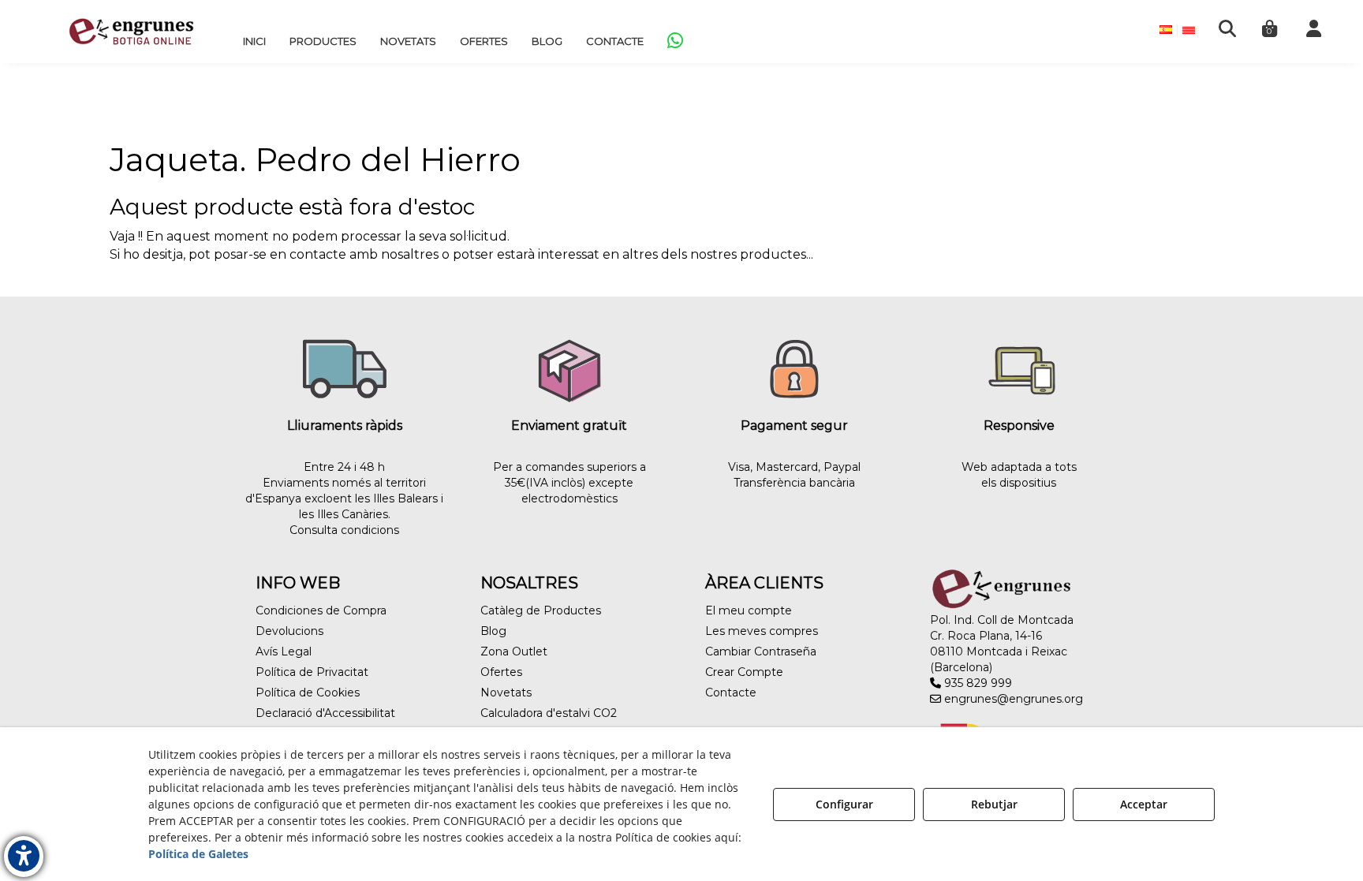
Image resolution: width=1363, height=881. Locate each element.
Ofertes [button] (501, 672)
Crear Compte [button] (744, 672)
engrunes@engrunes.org (1012, 699)
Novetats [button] (506, 692)
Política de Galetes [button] (198, 853)
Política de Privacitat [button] (312, 672)
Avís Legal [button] (284, 651)
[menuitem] (254, 41)
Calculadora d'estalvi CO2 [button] (548, 713)
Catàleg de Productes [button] (540, 610)
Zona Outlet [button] (513, 651)
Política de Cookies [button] (308, 692)
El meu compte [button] (748, 610)
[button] (131, 31)
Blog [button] (493, 631)
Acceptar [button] (1143, 804)
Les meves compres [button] (761, 631)
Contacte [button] (730, 692)
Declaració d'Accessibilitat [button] (325, 713)
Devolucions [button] (289, 631)
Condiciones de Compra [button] (321, 610)
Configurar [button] (844, 804)
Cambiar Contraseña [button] (760, 651)
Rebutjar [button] (994, 804)
